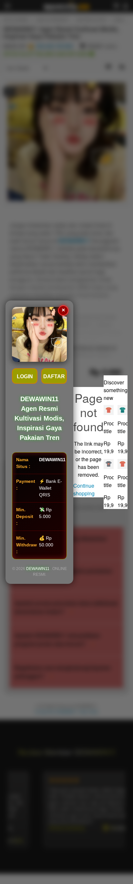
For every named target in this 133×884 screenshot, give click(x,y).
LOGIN (25, 376)
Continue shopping (84, 489)
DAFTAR (54, 376)
